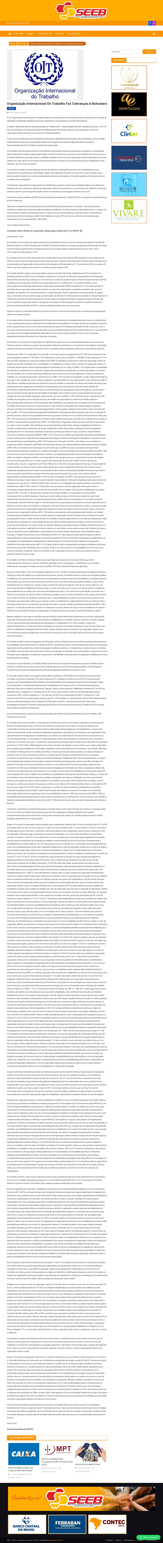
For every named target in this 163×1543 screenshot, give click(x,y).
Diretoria (19, 34)
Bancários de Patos (15, 1477)
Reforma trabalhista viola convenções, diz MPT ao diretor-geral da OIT (57, 1462)
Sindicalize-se (45, 34)
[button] (148, 1537)
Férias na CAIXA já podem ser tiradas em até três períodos (20, 1469)
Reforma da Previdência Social (87, 1464)
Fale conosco (74, 34)
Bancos (31, 34)
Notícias (11, 108)
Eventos (60, 34)
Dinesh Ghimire (57, 1540)
